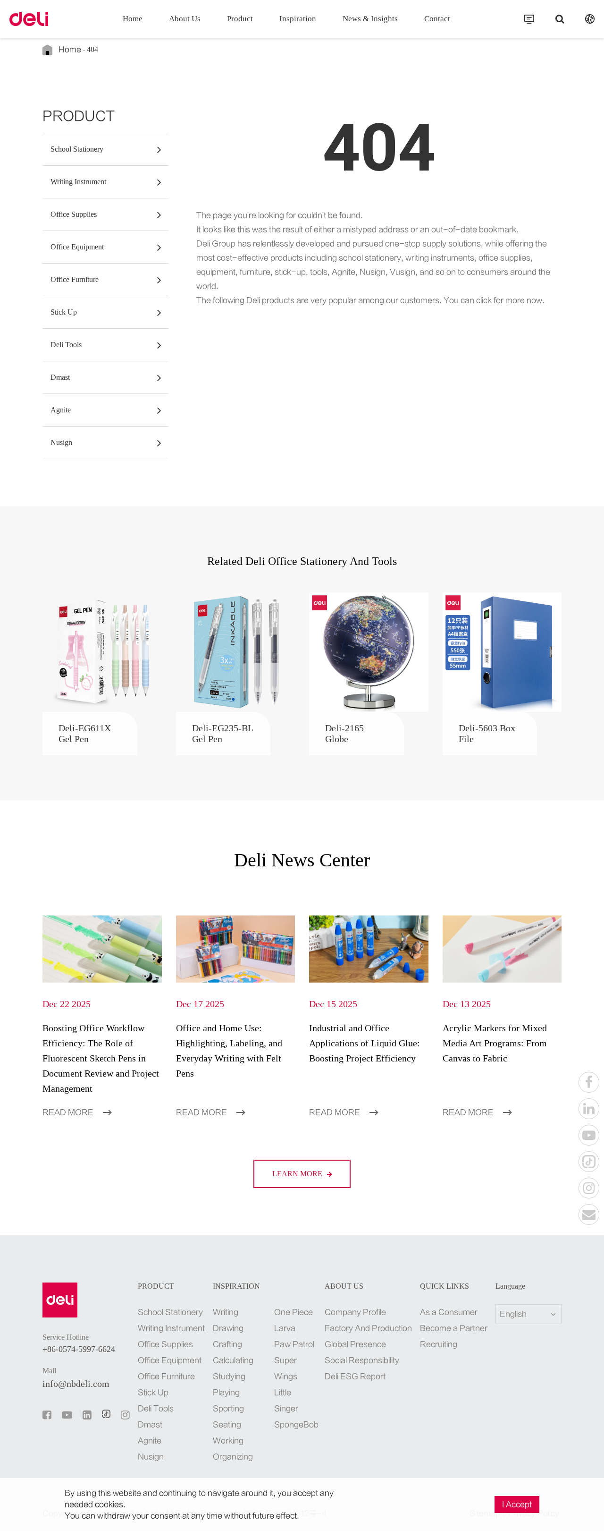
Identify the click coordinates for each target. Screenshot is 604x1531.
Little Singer (286, 1400)
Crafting (227, 1344)
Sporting (228, 1408)
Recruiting (438, 1344)
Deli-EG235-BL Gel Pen (222, 733)
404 (92, 49)
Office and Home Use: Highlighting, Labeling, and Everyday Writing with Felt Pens (229, 1050)
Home (133, 18)
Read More (68, 1112)
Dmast (60, 377)
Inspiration (297, 18)
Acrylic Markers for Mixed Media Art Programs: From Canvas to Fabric (495, 1043)
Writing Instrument (78, 182)
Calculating (233, 1360)
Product (240, 18)
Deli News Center (302, 860)
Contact (437, 18)
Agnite (60, 410)
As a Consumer (449, 1312)
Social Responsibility (362, 1360)
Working (228, 1441)
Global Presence (355, 1344)
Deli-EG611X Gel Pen (85, 733)
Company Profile (355, 1312)
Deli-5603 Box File (487, 733)
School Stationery (76, 149)
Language (510, 1286)
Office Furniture (74, 279)
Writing (225, 1312)
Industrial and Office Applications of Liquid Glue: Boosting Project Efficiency (364, 1043)
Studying (229, 1376)
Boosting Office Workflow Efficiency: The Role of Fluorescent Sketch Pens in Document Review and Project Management (100, 1058)
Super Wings (285, 1368)
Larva (284, 1328)
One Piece (293, 1312)
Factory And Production (368, 1328)
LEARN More (298, 1174)
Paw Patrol (294, 1344)
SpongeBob (295, 1424)
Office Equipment (77, 247)
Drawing (228, 1328)
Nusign (61, 442)
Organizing (233, 1457)
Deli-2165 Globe (344, 733)
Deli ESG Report (355, 1376)
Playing (226, 1392)
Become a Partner (453, 1328)
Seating (227, 1424)
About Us (185, 18)
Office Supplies (73, 214)
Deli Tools (66, 345)
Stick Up (63, 312)
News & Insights (370, 18)
